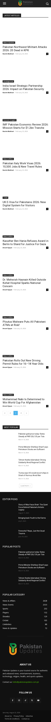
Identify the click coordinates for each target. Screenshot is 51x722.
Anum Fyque (7, 248)
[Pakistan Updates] (25, 3)
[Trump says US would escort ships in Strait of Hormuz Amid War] (9, 476)
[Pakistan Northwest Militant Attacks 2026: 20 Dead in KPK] (25, 32)
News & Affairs (8, 159)
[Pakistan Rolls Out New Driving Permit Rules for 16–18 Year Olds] (25, 345)
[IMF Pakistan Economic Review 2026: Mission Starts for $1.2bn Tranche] (25, 109)
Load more (25, 486)
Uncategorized (8, 81)
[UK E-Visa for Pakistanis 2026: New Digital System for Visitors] (25, 187)
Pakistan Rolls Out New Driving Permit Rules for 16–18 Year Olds (23, 362)
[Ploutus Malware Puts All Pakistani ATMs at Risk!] (25, 307)
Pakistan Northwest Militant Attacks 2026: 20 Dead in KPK (25, 48)
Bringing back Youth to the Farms (32, 518)
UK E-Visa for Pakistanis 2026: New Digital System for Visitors (24, 204)
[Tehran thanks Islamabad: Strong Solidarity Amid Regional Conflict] (9, 463)
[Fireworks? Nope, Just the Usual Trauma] (9, 534)
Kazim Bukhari (8, 54)
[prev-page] (5, 413)
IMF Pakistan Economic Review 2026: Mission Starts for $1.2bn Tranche (25, 126)
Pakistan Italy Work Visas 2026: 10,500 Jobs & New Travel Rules (22, 165)
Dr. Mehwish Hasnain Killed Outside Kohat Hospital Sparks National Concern (24, 283)
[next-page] (26, 413)
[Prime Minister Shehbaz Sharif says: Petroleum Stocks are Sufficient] (9, 450)
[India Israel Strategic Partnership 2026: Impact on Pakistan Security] (25, 71)
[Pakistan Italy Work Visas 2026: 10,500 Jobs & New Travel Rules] (25, 148)
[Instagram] (19, 700)
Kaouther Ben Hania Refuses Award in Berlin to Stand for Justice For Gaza (25, 242)
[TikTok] (25, 700)
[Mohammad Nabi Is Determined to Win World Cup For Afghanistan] (25, 384)
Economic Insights (9, 120)
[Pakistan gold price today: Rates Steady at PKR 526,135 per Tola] (9, 437)
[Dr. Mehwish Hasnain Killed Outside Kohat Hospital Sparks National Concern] (25, 265)
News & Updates (8, 42)
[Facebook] (12, 700)
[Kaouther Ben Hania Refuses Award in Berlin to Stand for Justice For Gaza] (25, 226)
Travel (5, 198)
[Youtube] (38, 700)
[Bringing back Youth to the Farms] (9, 521)
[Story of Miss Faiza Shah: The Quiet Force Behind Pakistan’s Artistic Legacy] (9, 508)
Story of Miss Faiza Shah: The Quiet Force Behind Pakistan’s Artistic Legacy (33, 507)
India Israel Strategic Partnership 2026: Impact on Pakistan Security (23, 87)
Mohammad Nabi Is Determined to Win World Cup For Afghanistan (23, 401)
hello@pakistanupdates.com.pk (26, 682)
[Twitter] (32, 700)
